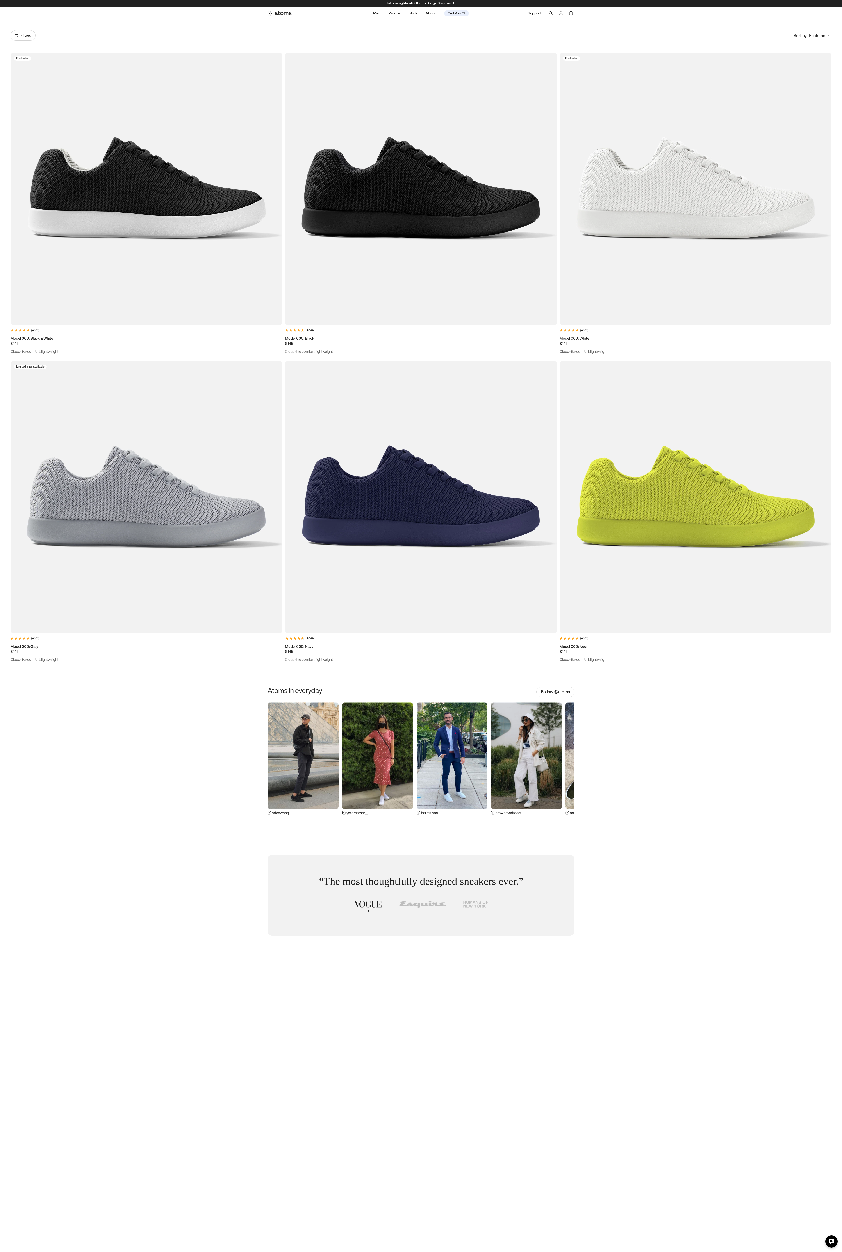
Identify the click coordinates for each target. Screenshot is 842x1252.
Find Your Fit (456, 13)
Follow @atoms (555, 692)
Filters (25, 35)
